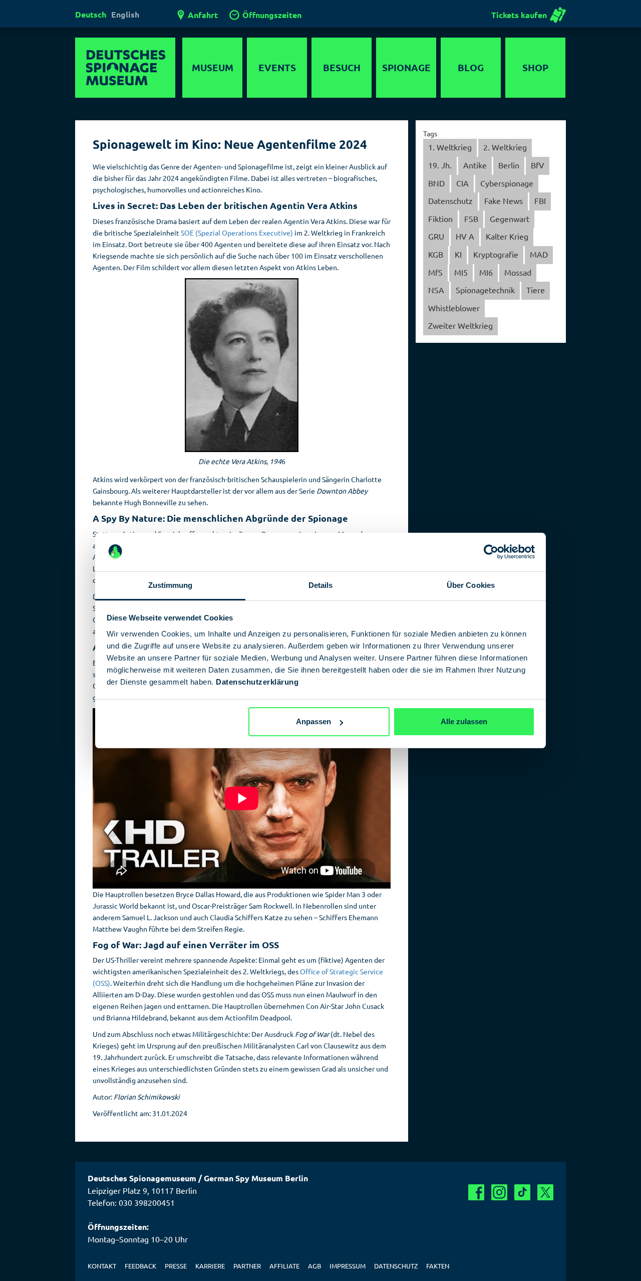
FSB (471, 218)
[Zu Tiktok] (522, 1192)
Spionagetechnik (485, 290)
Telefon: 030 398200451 (131, 1202)
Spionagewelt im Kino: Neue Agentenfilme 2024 (230, 144)
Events (277, 67)
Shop (535, 67)
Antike (475, 165)
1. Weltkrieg (450, 147)
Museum (212, 67)
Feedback (140, 1265)
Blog (471, 67)
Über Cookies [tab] (471, 585)
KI (458, 254)
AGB (314, 1265)
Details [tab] (320, 585)
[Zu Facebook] (476, 1192)
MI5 (461, 272)
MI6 (486, 272)
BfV (537, 165)
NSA (436, 290)
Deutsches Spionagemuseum (125, 68)
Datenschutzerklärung (257, 682)
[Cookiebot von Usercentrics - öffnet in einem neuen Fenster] (491, 552)
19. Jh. (440, 165)
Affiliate (284, 1265)
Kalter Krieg (507, 236)
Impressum (348, 1265)
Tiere (535, 290)
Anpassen (313, 721)
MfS (435, 272)
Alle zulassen (464, 721)
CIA (462, 183)
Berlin (508, 165)
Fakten (437, 1265)
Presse (176, 1265)
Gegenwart (509, 218)
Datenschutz (450, 200)
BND (436, 183)
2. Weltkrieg (505, 147)
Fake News (503, 200)
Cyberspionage (506, 183)
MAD (539, 254)
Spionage (406, 67)
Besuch (342, 67)
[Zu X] (545, 1192)
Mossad (517, 272)
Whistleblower (454, 308)
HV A (465, 236)
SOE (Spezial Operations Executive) (237, 232)
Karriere (210, 1265)
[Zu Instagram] (499, 1192)
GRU (436, 236)
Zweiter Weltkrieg (460, 325)
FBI (540, 200)
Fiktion (440, 218)
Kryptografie (495, 254)
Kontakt (102, 1265)
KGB (435, 254)
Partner (247, 1265)
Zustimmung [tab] (170, 585)
